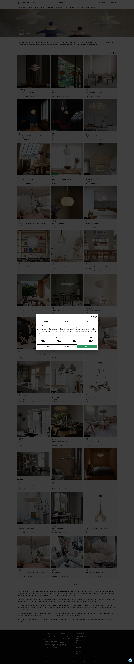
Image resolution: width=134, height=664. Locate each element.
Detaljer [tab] (67, 321)
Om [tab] (88, 321)
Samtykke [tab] (46, 321)
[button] (130, 660)
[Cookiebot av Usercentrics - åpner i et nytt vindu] (91, 317)
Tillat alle (87, 346)
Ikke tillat (47, 346)
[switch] (59, 341)
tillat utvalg (67, 346)
